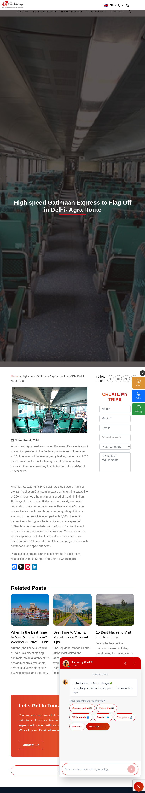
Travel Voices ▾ (96, 11)
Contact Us (117, 11)
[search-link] (129, 5)
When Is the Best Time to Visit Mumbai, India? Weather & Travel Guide (30, 637)
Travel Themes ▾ (71, 11)
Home (15, 376)
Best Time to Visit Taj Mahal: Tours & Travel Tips (70, 637)
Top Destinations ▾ (44, 11)
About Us (22, 11)
